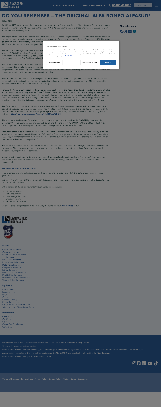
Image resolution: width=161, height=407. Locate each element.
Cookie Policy (69, 56)
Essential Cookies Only (89, 62)
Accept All (108, 62)
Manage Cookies (54, 62)
